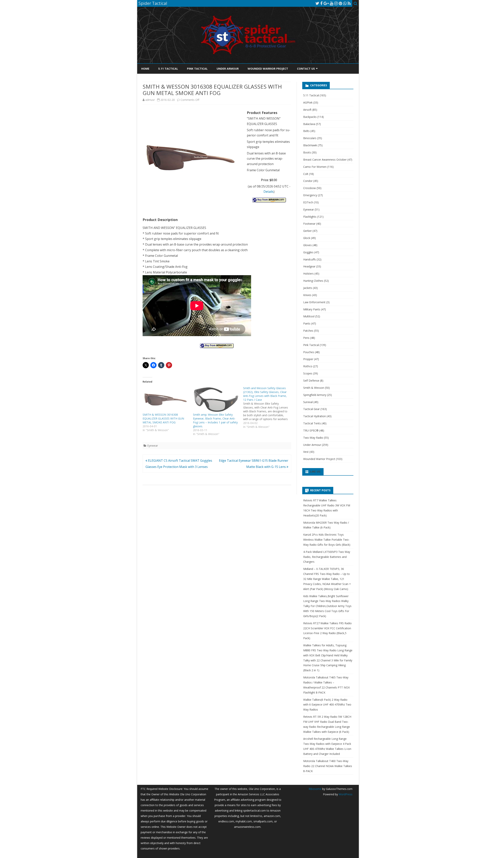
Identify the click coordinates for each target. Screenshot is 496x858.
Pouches (308, 352)
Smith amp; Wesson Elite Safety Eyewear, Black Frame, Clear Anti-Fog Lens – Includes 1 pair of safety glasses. (215, 420)
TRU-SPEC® (311, 430)
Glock (306, 238)
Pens (306, 338)
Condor (308, 181)
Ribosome (315, 789)
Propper (308, 359)
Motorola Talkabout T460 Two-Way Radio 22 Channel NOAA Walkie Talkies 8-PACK (327, 766)
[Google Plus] (326, 3)
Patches (308, 330)
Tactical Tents (312, 423)
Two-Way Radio (313, 437)
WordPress (345, 794)
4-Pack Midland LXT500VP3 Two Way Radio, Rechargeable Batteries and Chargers (326, 557)
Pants (306, 323)
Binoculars (309, 138)
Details (269, 191)
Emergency (310, 195)
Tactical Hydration (314, 416)
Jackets (307, 288)
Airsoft (307, 109)
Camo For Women (314, 167)
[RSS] (349, 3)
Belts (306, 131)
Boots (307, 152)
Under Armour (228, 68)
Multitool (308, 316)
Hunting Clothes (313, 281)
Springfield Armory (314, 395)
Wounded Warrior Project (268, 68)
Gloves (307, 245)
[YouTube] (331, 3)
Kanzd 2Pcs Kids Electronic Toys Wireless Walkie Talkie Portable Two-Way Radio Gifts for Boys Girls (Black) (326, 539)
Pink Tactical (197, 68)
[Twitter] (317, 3)
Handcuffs (309, 259)
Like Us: (315, 471)
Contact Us (306, 68)
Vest (306, 452)
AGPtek (308, 102)
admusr (150, 100)
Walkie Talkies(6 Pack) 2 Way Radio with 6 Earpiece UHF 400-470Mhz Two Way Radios (327, 705)
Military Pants (311, 309)
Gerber (307, 231)
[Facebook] (321, 3)
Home (145, 68)
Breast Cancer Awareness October (325, 159)
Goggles (308, 252)
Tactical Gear (311, 409)
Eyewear (152, 445)
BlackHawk (310, 145)
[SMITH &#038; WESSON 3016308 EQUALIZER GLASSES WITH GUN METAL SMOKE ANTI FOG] (166, 399)
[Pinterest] (340, 3)
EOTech (308, 202)
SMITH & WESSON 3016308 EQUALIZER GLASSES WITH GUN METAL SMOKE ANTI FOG (163, 418)
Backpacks (310, 117)
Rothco (307, 366)
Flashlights (309, 216)
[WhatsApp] (345, 3)
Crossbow (309, 188)
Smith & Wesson (313, 388)
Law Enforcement (314, 302)
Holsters (308, 273)
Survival (308, 402)
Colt (305, 174)
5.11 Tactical (168, 68)
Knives (307, 295)
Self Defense (311, 380)
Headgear (309, 266)
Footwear (309, 223)
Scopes (307, 373)
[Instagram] (336, 3)
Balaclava (309, 124)
